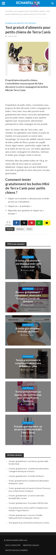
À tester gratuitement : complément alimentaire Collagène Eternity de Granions (28, 297)
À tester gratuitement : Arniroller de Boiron (28, 330)
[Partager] (16, 222)
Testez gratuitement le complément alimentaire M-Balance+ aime (28, 363)
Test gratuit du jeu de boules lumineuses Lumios (29, 522)
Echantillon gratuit (37, 11)
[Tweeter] (24, 222)
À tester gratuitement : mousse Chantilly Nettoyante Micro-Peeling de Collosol (25, 516)
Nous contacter (12, 545)
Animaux (20, 229)
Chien (29, 229)
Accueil (26, 11)
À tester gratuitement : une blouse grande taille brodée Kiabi (28, 263)
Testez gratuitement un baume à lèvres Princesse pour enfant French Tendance (28, 396)
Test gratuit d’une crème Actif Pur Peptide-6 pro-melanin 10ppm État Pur (29, 509)
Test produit (30, 23)
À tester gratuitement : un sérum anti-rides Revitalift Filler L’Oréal (28, 429)
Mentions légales (31, 545)
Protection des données (16, 550)
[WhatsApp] (39, 222)
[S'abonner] (46, 222)
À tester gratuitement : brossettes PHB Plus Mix (28, 503)
